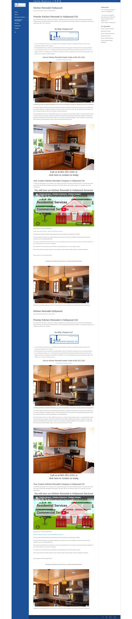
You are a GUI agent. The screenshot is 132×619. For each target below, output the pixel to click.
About (16, 14)
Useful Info (17, 25)
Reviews (17, 23)
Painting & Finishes (20, 17)
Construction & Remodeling (19, 20)
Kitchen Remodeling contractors (55, 231)
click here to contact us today (64, 59)
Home (16, 12)
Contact (17, 28)
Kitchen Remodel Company (40, 231)
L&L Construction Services (41, 10)
